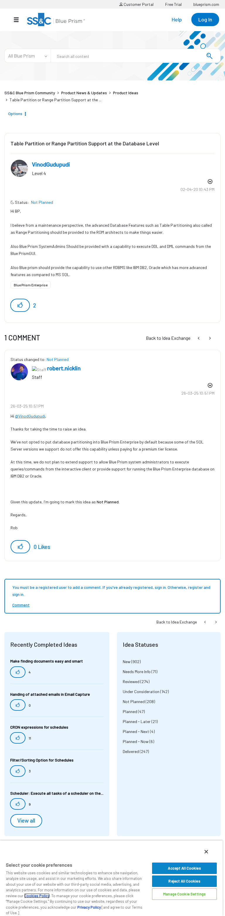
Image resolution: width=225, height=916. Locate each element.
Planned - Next (136, 731)
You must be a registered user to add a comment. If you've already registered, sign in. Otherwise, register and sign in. (111, 591)
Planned (130, 711)
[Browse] (19, 19)
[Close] (206, 851)
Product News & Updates (84, 92)
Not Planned (42, 202)
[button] (20, 305)
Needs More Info (137, 671)
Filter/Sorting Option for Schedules (42, 759)
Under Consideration (141, 691)
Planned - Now (136, 741)
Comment (21, 604)
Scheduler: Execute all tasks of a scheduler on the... (56, 793)
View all (26, 820)
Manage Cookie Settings (184, 894)
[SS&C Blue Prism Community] (56, 19)
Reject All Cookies (184, 881)
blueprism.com (206, 4)
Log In (205, 19)
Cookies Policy (37, 895)
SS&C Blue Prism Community (29, 92)
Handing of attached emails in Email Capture (50, 694)
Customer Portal (138, 4)
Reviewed (131, 681)
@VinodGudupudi (30, 416)
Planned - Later (137, 721)
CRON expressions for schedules (39, 727)
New (126, 661)
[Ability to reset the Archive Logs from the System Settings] (199, 338)
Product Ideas (125, 92)
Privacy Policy (89, 907)
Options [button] (15, 113)
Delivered (131, 751)
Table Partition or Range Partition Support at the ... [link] (55, 99)
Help (177, 19)
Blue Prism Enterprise (30, 285)
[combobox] (136, 56)
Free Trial (173, 4)
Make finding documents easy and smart (46, 660)
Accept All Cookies (184, 868)
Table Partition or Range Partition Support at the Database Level (85, 143)
